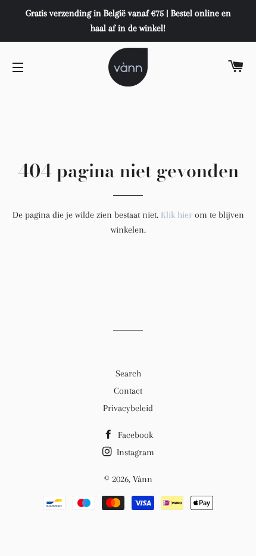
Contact (128, 390)
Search (128, 373)
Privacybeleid (128, 408)
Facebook (134, 435)
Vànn (142, 479)
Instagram (134, 452)
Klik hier (176, 214)
